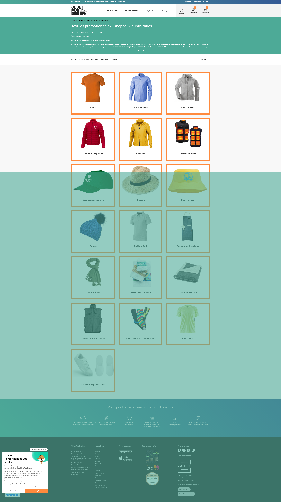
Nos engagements (77, 454)
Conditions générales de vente (80, 467)
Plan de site (75, 474)
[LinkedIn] (192, 449)
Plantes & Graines (100, 480)
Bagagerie (98, 454)
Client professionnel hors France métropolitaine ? (81, 459)
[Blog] (179, 449)
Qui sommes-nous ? (77, 451)
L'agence (149, 10)
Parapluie (98, 478)
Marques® (98, 475)
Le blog (164, 10)
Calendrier (98, 456)
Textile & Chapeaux (101, 487)
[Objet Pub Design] (79, 14)
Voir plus (140, 51)
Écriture (97, 461)
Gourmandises (99, 466)
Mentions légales (76, 465)
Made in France (99, 473)
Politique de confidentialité (79, 469)
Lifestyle (97, 471)
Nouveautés (94, 59)
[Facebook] (183, 449)
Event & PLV (99, 463)
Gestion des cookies (77, 472)
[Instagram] (188, 449)
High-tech (98, 468)
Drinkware (98, 458)
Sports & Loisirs (100, 485)
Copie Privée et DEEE (77, 462)
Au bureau (98, 451)
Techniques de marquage (79, 456)
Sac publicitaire (100, 483)
